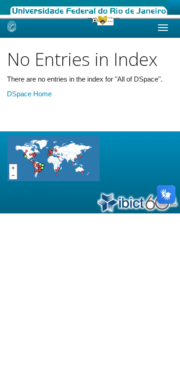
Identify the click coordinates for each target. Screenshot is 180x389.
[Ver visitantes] (53, 157)
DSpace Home (29, 94)
